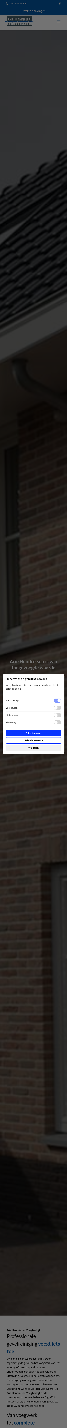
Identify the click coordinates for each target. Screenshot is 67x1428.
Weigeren (33, 747)
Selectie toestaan (33, 740)
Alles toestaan (33, 733)
